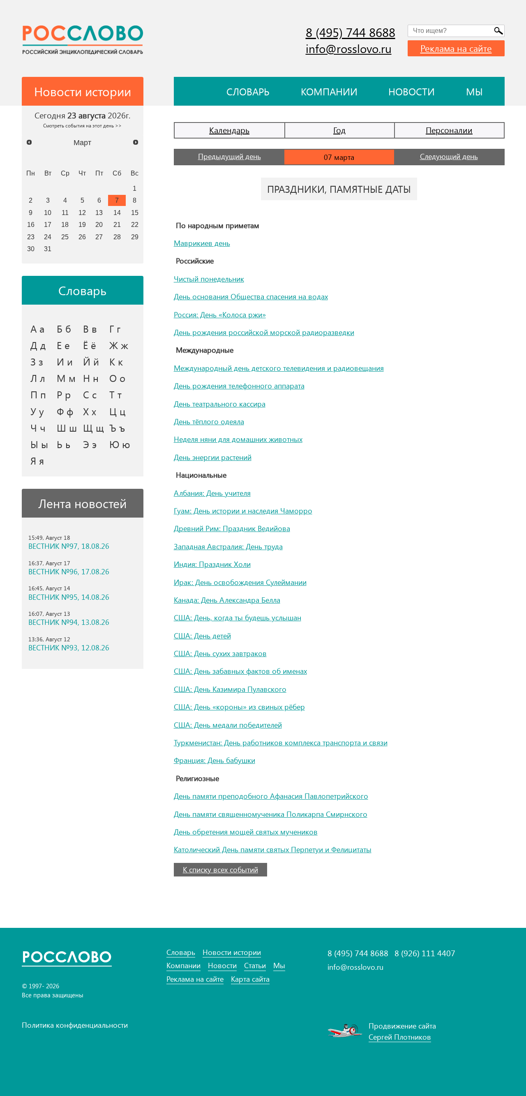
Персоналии (449, 129)
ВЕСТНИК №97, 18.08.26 (68, 546)
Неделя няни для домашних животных (238, 439)
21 (117, 224)
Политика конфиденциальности (75, 1025)
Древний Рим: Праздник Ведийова (232, 528)
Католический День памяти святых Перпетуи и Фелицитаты (272, 849)
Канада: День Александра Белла (227, 600)
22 (134, 224)
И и (65, 361)
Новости (411, 91)
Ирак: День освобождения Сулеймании (240, 582)
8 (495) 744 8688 (350, 32)
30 (31, 248)
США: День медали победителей (228, 725)
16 (31, 224)
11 (65, 212)
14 (117, 212)
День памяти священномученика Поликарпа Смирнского (270, 814)
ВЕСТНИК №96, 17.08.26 (68, 571)
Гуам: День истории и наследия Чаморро (243, 511)
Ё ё (89, 344)
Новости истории (232, 952)
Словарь (248, 91)
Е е (63, 344)
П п (38, 394)
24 (47, 236)
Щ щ (93, 427)
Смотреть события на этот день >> (82, 125)
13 (99, 212)
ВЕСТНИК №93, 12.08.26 (68, 647)
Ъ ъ (117, 427)
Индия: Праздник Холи (212, 564)
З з (36, 361)
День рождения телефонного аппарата (239, 386)
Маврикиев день (202, 243)
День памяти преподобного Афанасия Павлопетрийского (271, 796)
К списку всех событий (220, 869)
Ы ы (39, 444)
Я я (37, 460)
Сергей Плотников (400, 1037)
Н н (91, 377)
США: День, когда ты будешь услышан (237, 617)
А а (37, 328)
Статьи (255, 965)
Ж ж (118, 344)
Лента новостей (82, 503)
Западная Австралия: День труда (228, 546)
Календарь (229, 129)
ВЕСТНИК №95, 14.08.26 (68, 597)
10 (47, 212)
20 (99, 224)
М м (66, 377)
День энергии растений (212, 457)
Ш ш (67, 427)
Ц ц (117, 411)
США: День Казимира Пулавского (230, 689)
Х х (89, 411)
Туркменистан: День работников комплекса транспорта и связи (281, 742)
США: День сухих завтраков (220, 653)
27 (99, 236)
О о (117, 377)
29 (134, 236)
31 (47, 248)
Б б (64, 328)
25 (65, 236)
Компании (329, 91)
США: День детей (202, 635)
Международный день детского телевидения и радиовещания (279, 368)
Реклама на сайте (456, 48)
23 (31, 236)
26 (82, 236)
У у (37, 411)
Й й (91, 361)
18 (65, 224)
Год (339, 129)
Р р (64, 394)
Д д (38, 344)
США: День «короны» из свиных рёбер (239, 707)
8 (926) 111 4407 (424, 953)
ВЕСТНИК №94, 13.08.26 (68, 622)
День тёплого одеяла (209, 421)
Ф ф (65, 411)
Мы (474, 91)
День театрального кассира (219, 404)
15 (134, 212)
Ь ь (63, 444)
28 (117, 236)
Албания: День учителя (212, 493)
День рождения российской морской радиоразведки (264, 332)
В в (90, 328)
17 (47, 224)
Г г (114, 328)
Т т (115, 394)
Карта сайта (250, 979)
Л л (37, 377)
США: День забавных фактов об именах (240, 671)
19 (82, 224)
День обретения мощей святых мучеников (246, 832)
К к (116, 361)
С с (90, 394)
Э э (90, 444)
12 (82, 212)
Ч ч (38, 427)
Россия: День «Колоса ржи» (220, 314)
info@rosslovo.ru (349, 48)
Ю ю (119, 444)
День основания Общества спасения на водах (251, 296)
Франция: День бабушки (214, 760)
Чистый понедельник (209, 279)
